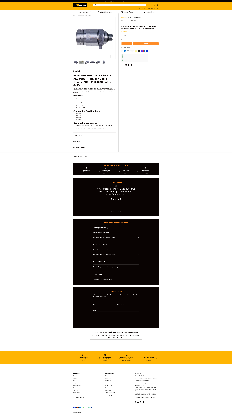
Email (118, 299)
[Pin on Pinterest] (131, 65)
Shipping (75, 383)
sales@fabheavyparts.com (144, 383)
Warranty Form (108, 380)
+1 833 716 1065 (141, 375)
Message (94, 310)
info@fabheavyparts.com (143, 380)
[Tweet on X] (126, 65)
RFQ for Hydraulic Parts (110, 392)
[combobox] (119, 5)
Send (95, 323)
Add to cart (145, 43)
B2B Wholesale (151, 8)
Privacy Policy (76, 392)
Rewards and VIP (108, 385)
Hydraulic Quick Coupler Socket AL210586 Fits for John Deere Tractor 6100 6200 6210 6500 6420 (84, 15)
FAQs (115, 8)
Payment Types (76, 387)
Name (94, 299)
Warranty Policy (77, 390)
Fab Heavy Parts (124, 20)
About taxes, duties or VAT (79, 397)
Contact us (109, 8)
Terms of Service (77, 395)
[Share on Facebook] (128, 65)
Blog (74, 380)
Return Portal (108, 378)
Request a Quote (143, 8)
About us (75, 378)
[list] (94, 38)
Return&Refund (77, 385)
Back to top (116, 366)
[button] (124, 31)
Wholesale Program (109, 387)
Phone (94, 304)
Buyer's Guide (98, 8)
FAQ (158, 8)
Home (74, 15)
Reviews (104, 8)
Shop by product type (78, 8)
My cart (119, 8)
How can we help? (120, 304)
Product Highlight (109, 395)
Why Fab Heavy (89, 8)
